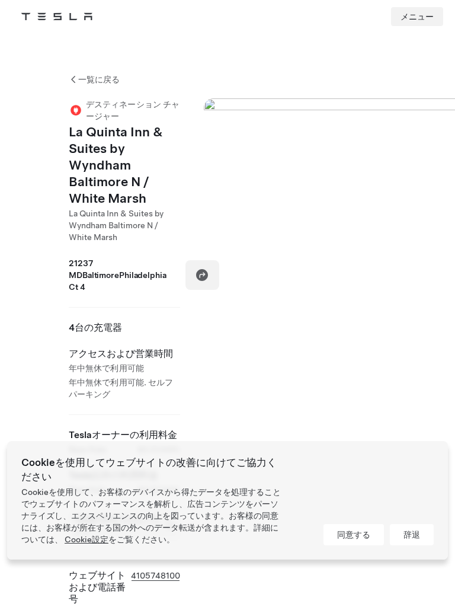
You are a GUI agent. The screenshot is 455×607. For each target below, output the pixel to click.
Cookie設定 (86, 539)
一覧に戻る (99, 79)
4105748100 (155, 575)
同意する (353, 534)
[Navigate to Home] (57, 16)
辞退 (411, 534)
